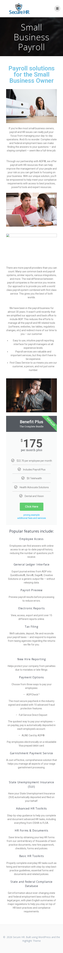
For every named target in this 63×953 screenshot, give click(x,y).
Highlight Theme (31, 940)
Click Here (31, 506)
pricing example (31, 515)
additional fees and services (31, 518)
